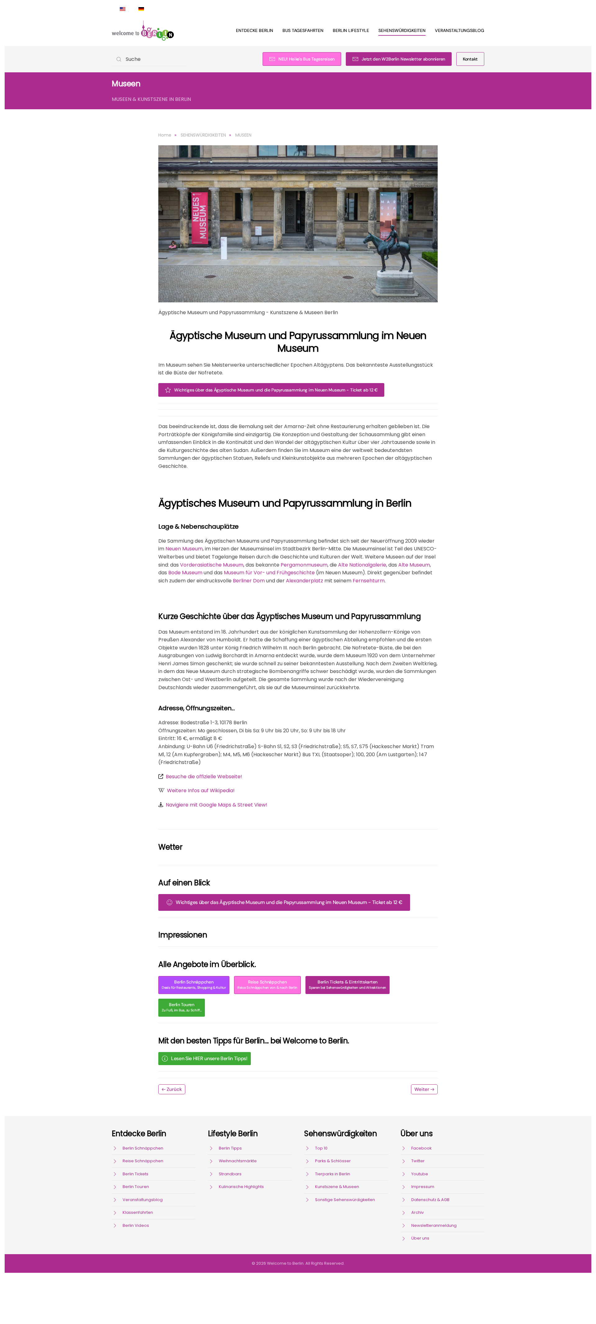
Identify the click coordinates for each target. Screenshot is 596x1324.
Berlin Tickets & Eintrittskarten (347, 984)
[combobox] (149, 59)
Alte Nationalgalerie (362, 564)
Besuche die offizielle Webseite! (204, 776)
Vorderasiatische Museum (211, 564)
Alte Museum (414, 564)
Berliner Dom (249, 580)
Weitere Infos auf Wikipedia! (201, 790)
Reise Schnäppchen (267, 984)
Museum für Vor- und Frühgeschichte (269, 572)
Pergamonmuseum (304, 564)
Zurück (174, 1089)
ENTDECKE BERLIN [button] (254, 30)
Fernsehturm (369, 580)
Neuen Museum (184, 548)
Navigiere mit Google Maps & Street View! (216, 804)
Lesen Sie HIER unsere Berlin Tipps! (209, 1058)
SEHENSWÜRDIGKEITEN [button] (402, 30)
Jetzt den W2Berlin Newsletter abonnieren (403, 59)
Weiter (421, 1089)
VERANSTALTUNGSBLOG (459, 30)
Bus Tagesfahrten (302, 30)
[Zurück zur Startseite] (143, 30)
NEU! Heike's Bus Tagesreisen (306, 59)
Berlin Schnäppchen (194, 984)
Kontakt (470, 59)
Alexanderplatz (304, 580)
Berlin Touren (181, 1007)
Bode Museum (185, 572)
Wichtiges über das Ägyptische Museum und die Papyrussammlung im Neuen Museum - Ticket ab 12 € (276, 390)
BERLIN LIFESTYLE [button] (351, 30)
